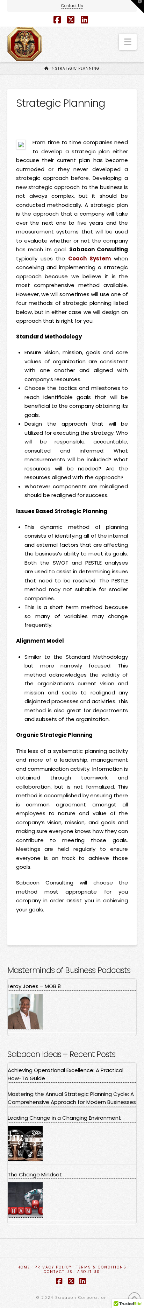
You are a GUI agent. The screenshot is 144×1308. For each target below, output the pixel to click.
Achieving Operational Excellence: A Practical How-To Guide (65, 1074)
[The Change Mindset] (25, 1200)
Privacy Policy (53, 1267)
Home (23, 1267)
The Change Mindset (35, 1174)
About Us (88, 1271)
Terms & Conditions (101, 1267)
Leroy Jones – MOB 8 (34, 986)
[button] (128, 42)
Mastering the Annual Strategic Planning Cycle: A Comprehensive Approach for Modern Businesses (72, 1098)
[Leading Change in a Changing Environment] (25, 1143)
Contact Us (72, 5)
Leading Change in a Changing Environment (64, 1117)
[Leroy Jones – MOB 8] (25, 1011)
